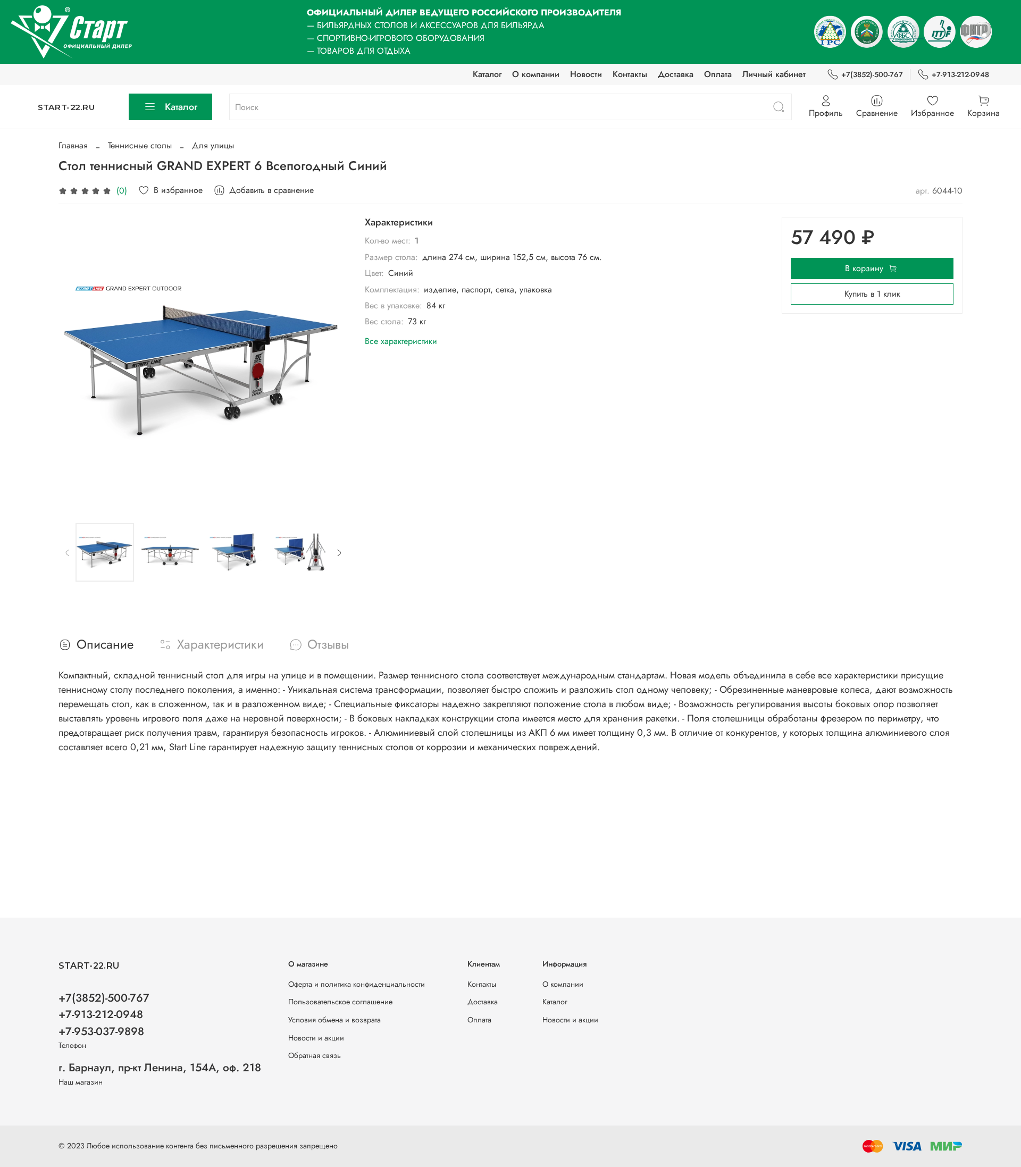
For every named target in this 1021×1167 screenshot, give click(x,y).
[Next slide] (331, 361)
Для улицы (213, 145)
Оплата (718, 74)
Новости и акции (316, 1037)
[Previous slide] (75, 361)
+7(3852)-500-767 (872, 74)
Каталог (487, 74)
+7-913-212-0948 (960, 74)
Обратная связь (314, 1055)
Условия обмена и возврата (334, 1019)
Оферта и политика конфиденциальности (356, 984)
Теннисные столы (140, 145)
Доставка (675, 74)
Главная (73, 145)
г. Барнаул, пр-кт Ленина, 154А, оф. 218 (159, 1068)
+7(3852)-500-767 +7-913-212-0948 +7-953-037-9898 (103, 1014)
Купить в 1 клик (872, 294)
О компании (535, 74)
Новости (586, 74)
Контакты (630, 74)
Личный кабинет (774, 74)
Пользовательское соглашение (340, 1001)
